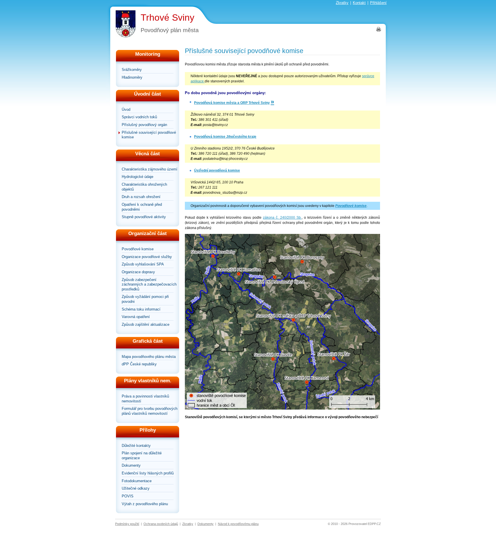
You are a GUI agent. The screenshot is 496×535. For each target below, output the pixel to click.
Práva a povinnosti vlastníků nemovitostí (145, 398)
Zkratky (342, 3)
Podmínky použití (127, 524)
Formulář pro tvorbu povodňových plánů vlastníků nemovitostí (149, 411)
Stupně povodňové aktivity (144, 217)
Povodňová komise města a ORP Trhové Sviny (232, 103)
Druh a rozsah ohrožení (141, 197)
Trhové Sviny (167, 17)
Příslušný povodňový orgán (144, 125)
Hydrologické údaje (137, 177)
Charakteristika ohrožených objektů (144, 186)
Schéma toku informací (141, 309)
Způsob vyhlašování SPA (143, 264)
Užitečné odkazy (136, 488)
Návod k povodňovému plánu (238, 524)
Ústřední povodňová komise (217, 170)
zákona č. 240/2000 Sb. (282, 218)
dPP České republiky (139, 364)
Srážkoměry (132, 69)
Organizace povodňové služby (147, 257)
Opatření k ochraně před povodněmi (142, 207)
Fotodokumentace (137, 481)
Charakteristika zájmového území (149, 169)
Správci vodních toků (139, 117)
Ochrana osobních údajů (161, 524)
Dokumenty (131, 465)
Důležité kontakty (136, 445)
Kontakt (359, 3)
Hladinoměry (132, 77)
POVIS (127, 496)
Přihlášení (378, 3)
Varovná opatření (136, 317)
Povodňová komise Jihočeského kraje (225, 137)
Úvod (126, 109)
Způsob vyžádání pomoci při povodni (145, 299)
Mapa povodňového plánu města (149, 356)
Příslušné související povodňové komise (149, 134)
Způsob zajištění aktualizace (145, 324)
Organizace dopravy (138, 272)
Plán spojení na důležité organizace (142, 455)
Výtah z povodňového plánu (145, 504)
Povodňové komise (138, 249)
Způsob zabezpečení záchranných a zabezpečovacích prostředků (149, 284)
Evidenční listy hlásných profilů (148, 473)
